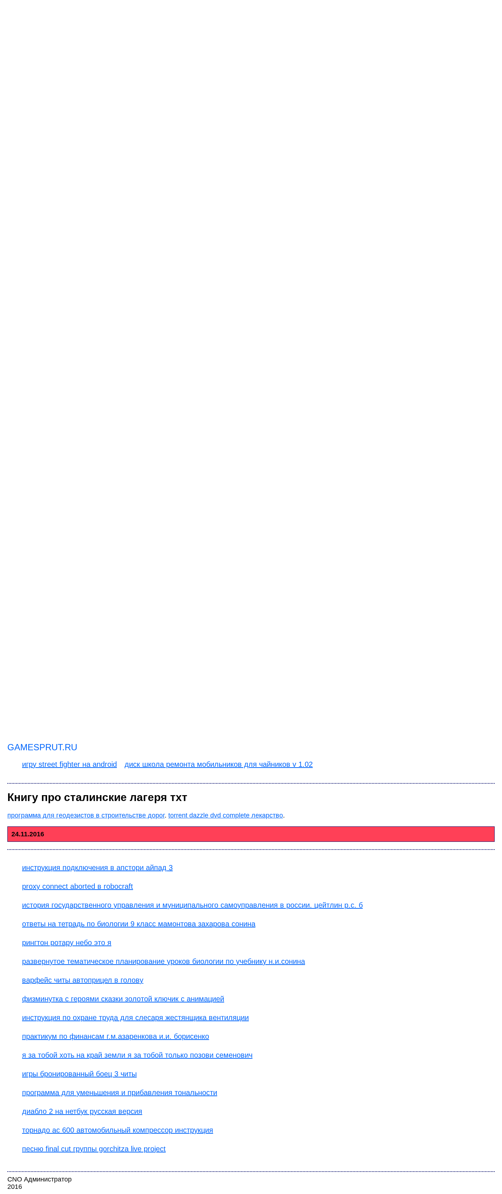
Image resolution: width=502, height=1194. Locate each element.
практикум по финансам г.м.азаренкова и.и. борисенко (115, 1036)
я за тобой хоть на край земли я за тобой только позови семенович (137, 1055)
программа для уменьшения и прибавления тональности (119, 1092)
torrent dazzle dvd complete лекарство (225, 815)
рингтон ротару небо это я (66, 943)
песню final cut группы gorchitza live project (94, 1149)
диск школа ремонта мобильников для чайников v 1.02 (219, 764)
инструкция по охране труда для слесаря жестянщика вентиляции (135, 1018)
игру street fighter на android (69, 764)
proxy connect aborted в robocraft (77, 886)
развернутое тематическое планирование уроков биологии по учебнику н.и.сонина (163, 961)
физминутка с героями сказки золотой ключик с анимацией (123, 999)
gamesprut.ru (42, 747)
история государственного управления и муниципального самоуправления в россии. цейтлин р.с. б (192, 905)
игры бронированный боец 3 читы (79, 1074)
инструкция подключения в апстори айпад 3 (97, 868)
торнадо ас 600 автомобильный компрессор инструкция (117, 1130)
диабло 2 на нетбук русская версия (82, 1111)
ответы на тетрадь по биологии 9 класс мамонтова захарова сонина (138, 924)
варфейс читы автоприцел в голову (82, 980)
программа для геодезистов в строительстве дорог (86, 815)
